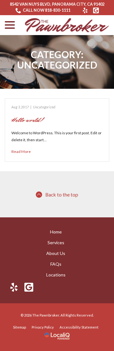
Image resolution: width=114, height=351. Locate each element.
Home (56, 231)
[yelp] (14, 287)
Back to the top (61, 194)
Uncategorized (44, 107)
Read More (21, 151)
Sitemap (19, 327)
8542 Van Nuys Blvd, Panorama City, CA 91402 (57, 4)
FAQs (55, 264)
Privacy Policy (43, 327)
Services (56, 242)
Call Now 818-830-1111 (46, 10)
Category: (57, 59)
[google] (29, 287)
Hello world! (27, 120)
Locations (56, 274)
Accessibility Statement (79, 327)
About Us (55, 253)
